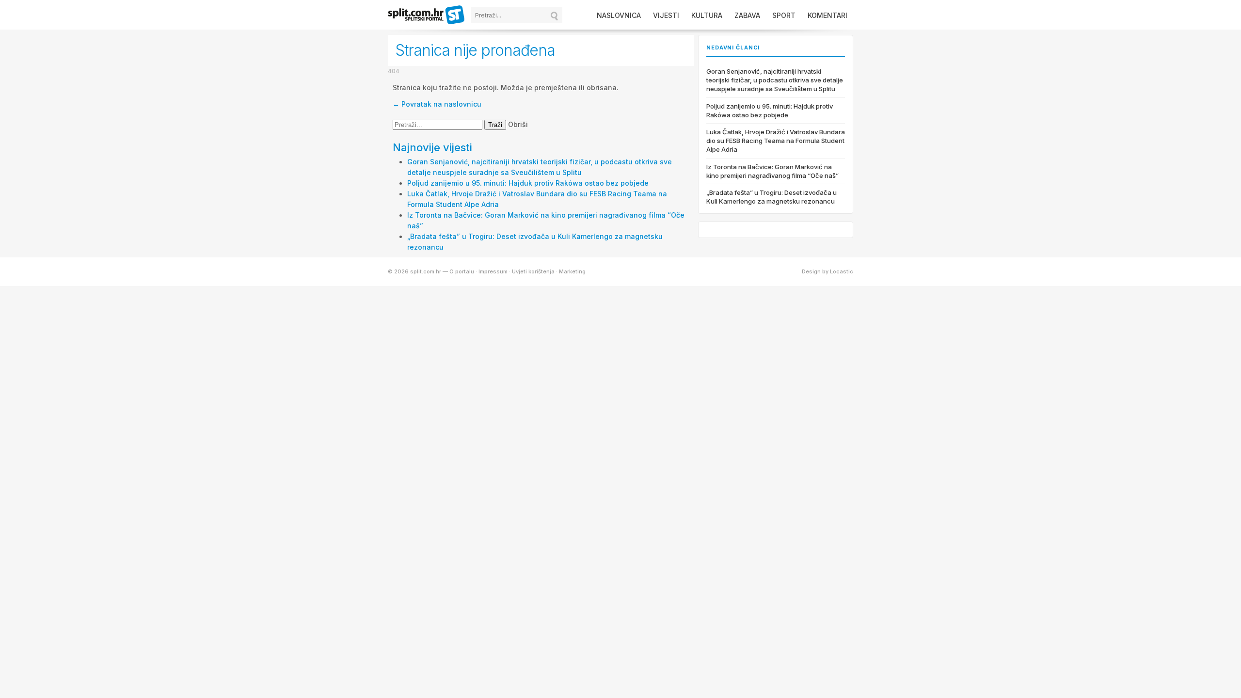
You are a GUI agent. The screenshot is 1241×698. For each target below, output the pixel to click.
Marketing (572, 271)
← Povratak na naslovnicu (437, 104)
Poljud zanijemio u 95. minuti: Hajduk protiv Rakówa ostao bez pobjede (528, 183)
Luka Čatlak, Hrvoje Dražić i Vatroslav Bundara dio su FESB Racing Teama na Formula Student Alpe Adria (775, 140)
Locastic (841, 271)
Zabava (747, 15)
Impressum (493, 271)
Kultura (706, 15)
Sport (784, 15)
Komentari (827, 15)
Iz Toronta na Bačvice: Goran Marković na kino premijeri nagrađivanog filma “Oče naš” (772, 171)
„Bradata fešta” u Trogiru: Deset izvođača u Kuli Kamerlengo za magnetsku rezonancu (771, 197)
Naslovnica (619, 15)
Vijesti (666, 15)
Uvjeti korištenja (533, 271)
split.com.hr (426, 15)
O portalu (461, 271)
